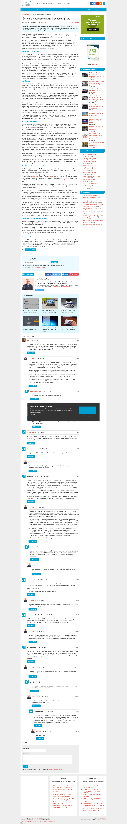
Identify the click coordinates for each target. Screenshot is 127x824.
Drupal (63, 778)
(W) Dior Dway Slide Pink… (90, 172)
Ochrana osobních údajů (38, 267)
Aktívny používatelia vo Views (91, 224)
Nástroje (73, 9)
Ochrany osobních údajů (55, 769)
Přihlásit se (104, 3)
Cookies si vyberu (87, 415)
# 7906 (77, 547)
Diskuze (67, 9)
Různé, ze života (48, 9)
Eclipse (51, 176)
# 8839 (77, 696)
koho (28, 340)
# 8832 (77, 682)
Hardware (58, 9)
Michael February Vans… (89, 179)
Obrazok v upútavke (88, 211)
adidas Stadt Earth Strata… (90, 161)
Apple (28, 249)
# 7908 (77, 565)
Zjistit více (32, 414)
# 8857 (77, 711)
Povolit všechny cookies (88, 408)
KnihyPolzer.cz (95, 64)
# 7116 (77, 391)
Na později (75, 274)
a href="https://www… (89, 187)
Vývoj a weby (29, 9)
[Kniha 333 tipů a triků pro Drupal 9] (92, 52)
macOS (33, 249)
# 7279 (77, 449)
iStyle (59, 47)
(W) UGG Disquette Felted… (90, 165)
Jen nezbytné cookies (87, 412)
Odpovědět (31, 352)
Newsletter (88, 9)
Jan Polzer (43, 22)
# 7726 (77, 507)
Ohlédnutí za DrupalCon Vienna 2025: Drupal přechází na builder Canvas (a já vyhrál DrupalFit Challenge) (63, 798)
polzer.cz (55, 286)
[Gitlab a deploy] (92, 33)
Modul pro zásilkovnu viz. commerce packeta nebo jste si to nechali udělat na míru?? (93, 220)
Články (28, 14)
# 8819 (77, 647)
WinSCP (65, 180)
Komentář (25, 753)
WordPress (92, 778)
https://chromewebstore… (90, 154)
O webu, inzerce (25, 821)
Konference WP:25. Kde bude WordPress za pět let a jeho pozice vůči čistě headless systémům (93, 810)
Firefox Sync (35, 176)
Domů (22, 9)
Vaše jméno (26, 748)
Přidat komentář (28, 274)
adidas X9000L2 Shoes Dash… (91, 169)
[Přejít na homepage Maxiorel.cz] (27, 5)
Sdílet (49, 274)
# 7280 (77, 462)
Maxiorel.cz (38, 818)
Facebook (91, 3)
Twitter (94, 3)
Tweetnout (57, 274)
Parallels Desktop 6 (46, 200)
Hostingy (81, 9)
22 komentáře (75, 22)
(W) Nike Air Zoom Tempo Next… (91, 176)
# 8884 (77, 731)
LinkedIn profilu (66, 286)
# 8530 (77, 615)
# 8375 (77, 580)
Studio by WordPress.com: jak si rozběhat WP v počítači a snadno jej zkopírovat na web (94, 805)
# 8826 (77, 667)
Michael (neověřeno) (35, 391)
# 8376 (77, 600)
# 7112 (77, 340)
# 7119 (77, 432)
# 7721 (77, 476)
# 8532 (77, 631)
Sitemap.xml (33, 821)
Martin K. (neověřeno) (32, 449)
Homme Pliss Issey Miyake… (90, 183)
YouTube (97, 3)
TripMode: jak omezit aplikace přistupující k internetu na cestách (50, 329)
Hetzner (104, 818)
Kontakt (40, 821)
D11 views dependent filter (90, 208)
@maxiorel (40, 290)
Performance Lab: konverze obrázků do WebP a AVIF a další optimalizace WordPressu (93, 800)
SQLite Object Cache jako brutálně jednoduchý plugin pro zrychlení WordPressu (92, 791)
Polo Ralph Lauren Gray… (89, 158)
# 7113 (77, 358)
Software (38, 9)
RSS (100, 3)
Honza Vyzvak (30, 432)
